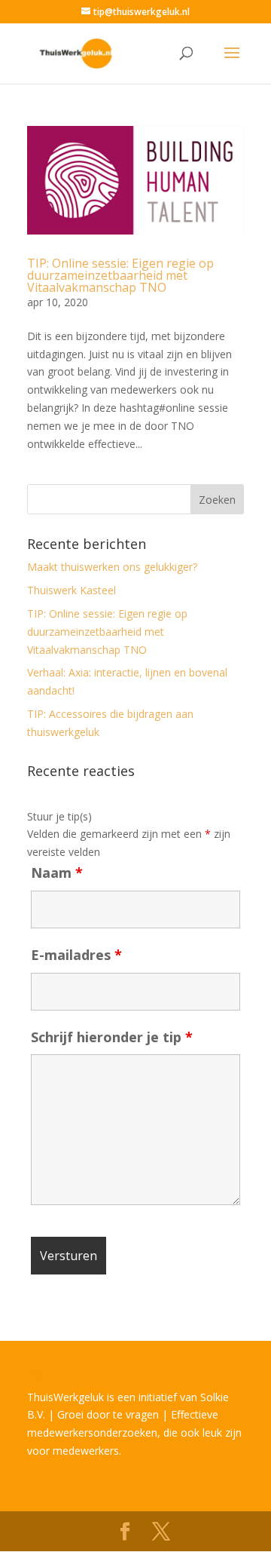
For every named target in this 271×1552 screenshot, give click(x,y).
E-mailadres (76, 955)
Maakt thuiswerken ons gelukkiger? (112, 567)
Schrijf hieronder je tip (112, 1037)
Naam (57, 872)
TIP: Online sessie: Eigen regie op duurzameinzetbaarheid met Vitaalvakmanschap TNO (120, 275)
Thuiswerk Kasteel (71, 590)
